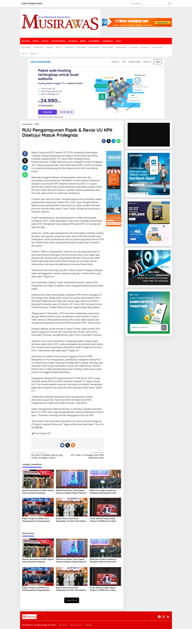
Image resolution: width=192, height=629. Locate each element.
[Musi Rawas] (60, 22)
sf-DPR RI (37, 427)
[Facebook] (62, 445)
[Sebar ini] (104, 141)
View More (71, 600)
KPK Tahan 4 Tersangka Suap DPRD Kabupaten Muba (87, 455)
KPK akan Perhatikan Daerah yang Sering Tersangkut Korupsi (47, 455)
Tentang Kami (76, 625)
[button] (169, 3)
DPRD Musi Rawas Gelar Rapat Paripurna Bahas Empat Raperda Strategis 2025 (71, 491)
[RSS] (73, 445)
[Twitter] (67, 445)
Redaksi (88, 625)
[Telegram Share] (113, 141)
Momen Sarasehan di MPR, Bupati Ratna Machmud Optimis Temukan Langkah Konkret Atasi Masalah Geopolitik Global (38, 491)
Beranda (63, 625)
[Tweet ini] (109, 141)
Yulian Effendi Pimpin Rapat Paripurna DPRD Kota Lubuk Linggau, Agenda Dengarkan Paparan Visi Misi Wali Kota (103, 519)
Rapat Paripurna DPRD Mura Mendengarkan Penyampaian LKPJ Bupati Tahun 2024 (36, 519)
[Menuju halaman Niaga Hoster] (96, 88)
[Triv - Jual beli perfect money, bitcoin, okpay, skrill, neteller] (149, 267)
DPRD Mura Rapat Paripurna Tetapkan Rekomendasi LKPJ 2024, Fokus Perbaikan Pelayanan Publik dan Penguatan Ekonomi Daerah (105, 491)
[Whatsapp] (118, 141)
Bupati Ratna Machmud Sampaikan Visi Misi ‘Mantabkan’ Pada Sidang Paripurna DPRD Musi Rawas (71, 519)
